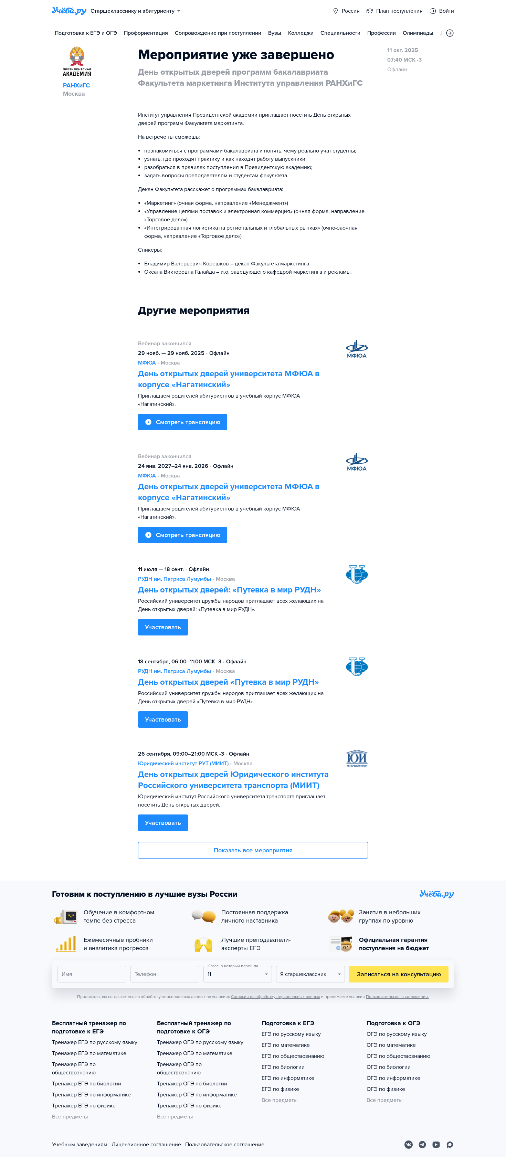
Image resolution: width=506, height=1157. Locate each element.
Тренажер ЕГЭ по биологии (86, 1083)
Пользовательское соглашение (224, 1144)
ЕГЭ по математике (286, 1045)
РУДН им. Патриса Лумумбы (174, 579)
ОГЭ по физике (386, 1089)
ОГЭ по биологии (389, 1067)
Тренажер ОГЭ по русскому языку (200, 1042)
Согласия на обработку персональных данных (275, 996)
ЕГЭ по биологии (283, 1067)
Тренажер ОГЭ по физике (189, 1105)
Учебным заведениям (79, 1144)
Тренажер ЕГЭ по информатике (91, 1094)
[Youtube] (436, 1144)
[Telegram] (422, 1144)
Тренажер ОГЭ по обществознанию (179, 1068)
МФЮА (147, 362)
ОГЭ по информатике (393, 1078)
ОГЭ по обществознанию (398, 1056)
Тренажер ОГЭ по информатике (197, 1094)
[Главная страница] (69, 11)
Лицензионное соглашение (146, 1144)
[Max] (450, 1144)
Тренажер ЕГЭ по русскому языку (94, 1042)
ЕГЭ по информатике (288, 1078)
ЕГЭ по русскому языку (291, 1034)
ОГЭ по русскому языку (397, 1034)
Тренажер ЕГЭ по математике (89, 1053)
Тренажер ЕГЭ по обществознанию (74, 1068)
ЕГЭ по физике (280, 1089)
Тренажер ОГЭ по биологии (192, 1083)
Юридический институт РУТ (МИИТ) (183, 763)
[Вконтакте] (408, 1144)
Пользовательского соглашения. (397, 996)
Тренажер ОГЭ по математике (194, 1053)
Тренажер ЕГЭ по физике (84, 1105)
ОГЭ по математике (391, 1045)
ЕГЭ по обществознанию (293, 1056)
